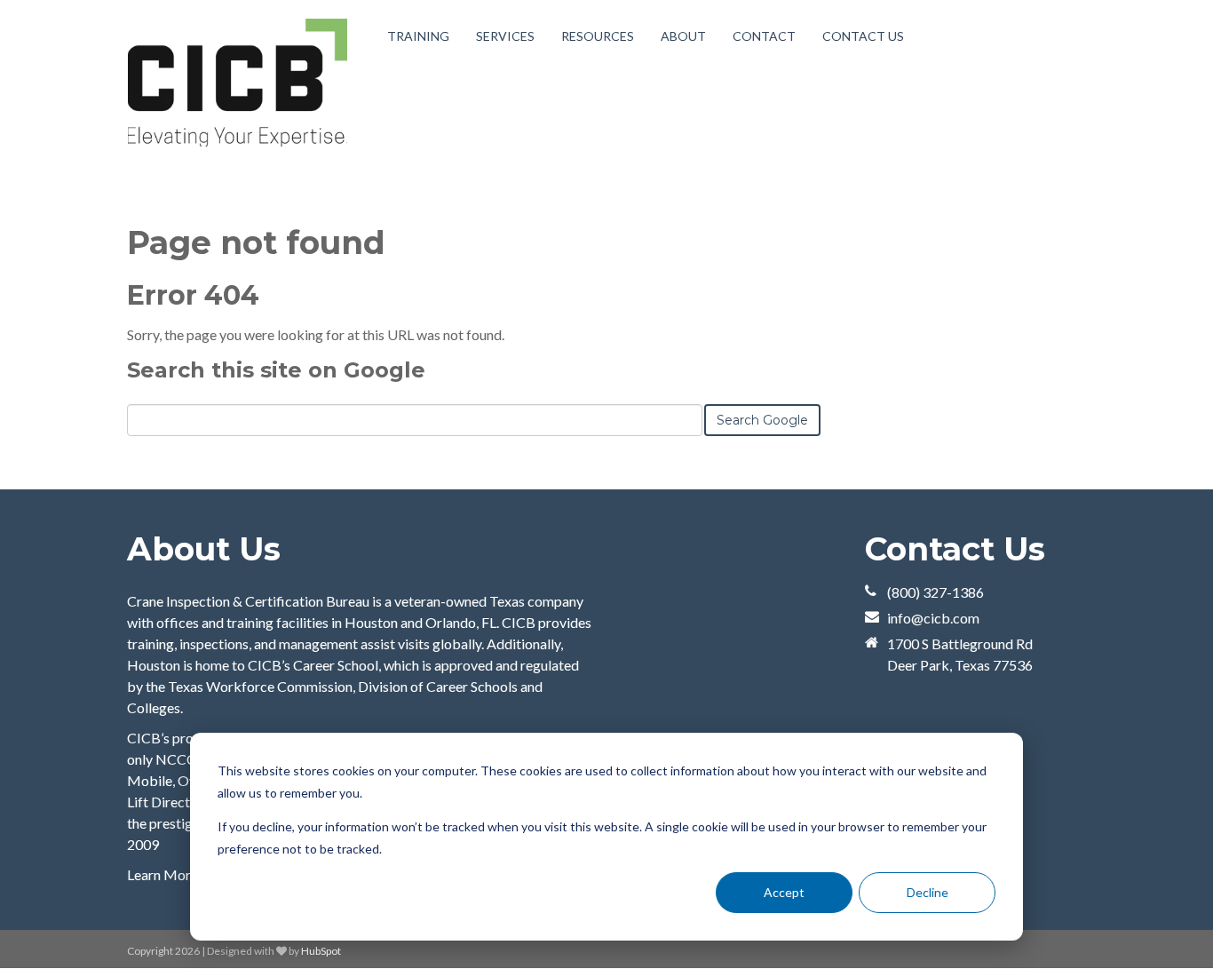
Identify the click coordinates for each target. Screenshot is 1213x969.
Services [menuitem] (505, 36)
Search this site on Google (276, 370)
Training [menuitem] (418, 36)
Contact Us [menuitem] (863, 36)
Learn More (162, 874)
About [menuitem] (683, 36)
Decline (927, 892)
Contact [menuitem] (764, 36)
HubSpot (321, 950)
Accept (784, 892)
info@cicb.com (933, 617)
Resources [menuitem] (597, 36)
